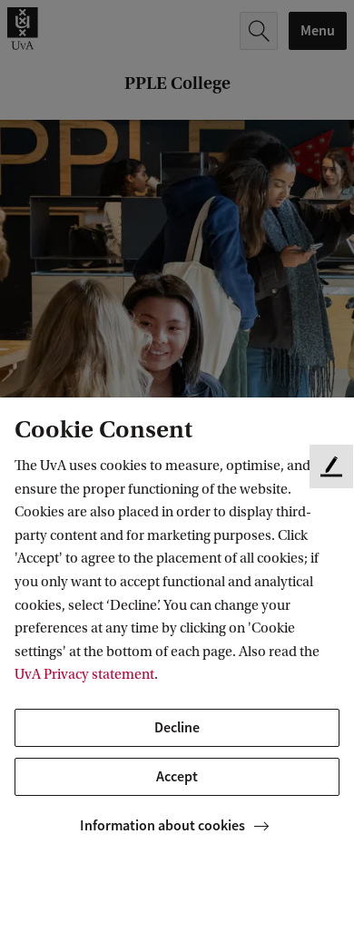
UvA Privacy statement (84, 674)
